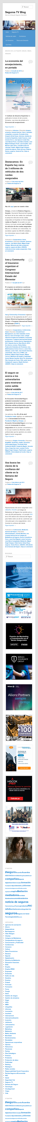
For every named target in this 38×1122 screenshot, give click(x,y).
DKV (6, 343)
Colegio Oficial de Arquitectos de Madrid (17, 336)
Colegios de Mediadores (13, 938)
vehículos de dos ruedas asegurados (16, 249)
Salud (7, 332)
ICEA (6, 1002)
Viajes (7, 1091)
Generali (18, 886)
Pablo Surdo (18, 543)
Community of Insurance (17, 315)
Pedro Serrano (21, 149)
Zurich (20, 917)
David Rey (15, 442)
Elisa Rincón (22, 343)
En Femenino (9, 40)
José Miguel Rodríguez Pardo (18, 143)
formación (26, 882)
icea (29, 347)
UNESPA (24, 247)
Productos (8, 1058)
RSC (30, 905)
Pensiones (8, 1049)
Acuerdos (26, 872)
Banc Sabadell (20, 334)
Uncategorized (10, 1089)
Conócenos (22, 36)
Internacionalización (11, 1018)
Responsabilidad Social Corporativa (17, 1071)
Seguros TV (15, 32)
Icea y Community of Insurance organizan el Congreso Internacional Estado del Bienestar (14, 269)
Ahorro (7, 927)
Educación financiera (12, 962)
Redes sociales (10, 1069)
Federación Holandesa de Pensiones (16, 347)
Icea (6, 315)
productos (25, 245)
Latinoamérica (9, 1025)
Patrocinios (9, 1047)
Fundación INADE (10, 446)
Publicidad (8, 1062)
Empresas (8, 971)
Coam (22, 336)
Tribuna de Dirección (22, 40)
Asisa (24, 875)
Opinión (7, 1044)
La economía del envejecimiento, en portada (14, 64)
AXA (31, 514)
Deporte (7, 956)
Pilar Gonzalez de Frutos (12, 360)
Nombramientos (10, 1038)
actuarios (8, 132)
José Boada (8, 353)
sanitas (12, 909)
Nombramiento (10, 898)
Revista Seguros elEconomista (15, 1073)
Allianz (18, 875)
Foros (7, 989)
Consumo (8, 947)
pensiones (29, 358)
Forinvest (8, 985)
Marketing (8, 1029)
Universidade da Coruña (18, 452)
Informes (15, 130)
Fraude (7, 991)
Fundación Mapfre (11, 421)
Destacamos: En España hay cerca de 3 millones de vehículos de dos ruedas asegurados (14, 170)
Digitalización (9, 958)
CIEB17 (17, 323)
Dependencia (27, 341)
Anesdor (22, 241)
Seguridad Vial (26, 909)
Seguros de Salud (23, 914)
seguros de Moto (16, 247)
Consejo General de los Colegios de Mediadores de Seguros (15, 536)
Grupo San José (14, 448)
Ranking (8, 1064)
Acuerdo (19, 872)
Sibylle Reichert (23, 362)
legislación (8, 891)
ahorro (14, 875)
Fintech (7, 982)
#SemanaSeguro (10, 533)
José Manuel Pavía (10, 142)
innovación (8, 1011)
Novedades (8, 1040)
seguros (12, 151)
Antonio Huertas (16, 132)
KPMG (22, 353)
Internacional (9, 1016)
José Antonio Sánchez (25, 351)
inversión (24, 888)
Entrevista (8, 974)
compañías (8, 134)
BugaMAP (8, 442)
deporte (21, 879)
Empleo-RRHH (9, 969)
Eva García (8, 345)
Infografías (8, 1007)
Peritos (7, 1051)
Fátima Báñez (22, 345)
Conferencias (26, 330)
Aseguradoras (17, 239)
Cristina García (18, 341)
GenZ (7, 993)
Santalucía (18, 909)
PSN (21, 360)
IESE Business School (11, 349)
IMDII (7, 1004)
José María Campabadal (12, 541)
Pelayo (13, 906)
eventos (14, 345)
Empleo (15, 440)
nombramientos (21, 898)
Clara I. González (27, 132)
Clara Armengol (15, 336)
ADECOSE (8, 875)
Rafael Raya (26, 543)
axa (15, 334)
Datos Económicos (11, 951)
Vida (6, 1093)
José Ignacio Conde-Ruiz (21, 140)
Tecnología (9, 917)
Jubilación (8, 1022)
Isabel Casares (22, 138)
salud (25, 360)
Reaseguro (8, 1067)
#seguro (28, 130)
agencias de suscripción (13, 925)
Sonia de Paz (19, 151)
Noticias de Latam (11, 36)
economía (15, 134)
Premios (17, 906)
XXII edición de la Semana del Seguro (19, 546)
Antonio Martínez (21, 533)
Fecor (7, 539)
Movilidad (8, 1036)
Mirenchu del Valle (16, 245)
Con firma (8, 44)
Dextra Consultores (26, 537)
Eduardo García (13, 343)
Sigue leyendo (10, 127)
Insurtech (7, 888)
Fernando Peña (22, 444)
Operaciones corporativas (13, 1042)
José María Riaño (16, 243)
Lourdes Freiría (24, 448)
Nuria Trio (22, 358)
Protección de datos (11, 1060)
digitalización (9, 883)
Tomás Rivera (15, 545)
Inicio (7, 32)
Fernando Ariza (23, 134)
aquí (12, 206)
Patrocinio (8, 906)
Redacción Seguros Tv (12, 73)
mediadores (12, 895)
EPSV (28, 343)
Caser (30, 875)
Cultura (7, 949)
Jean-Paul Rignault (15, 539)
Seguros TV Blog (15, 12)
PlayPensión (22, 450)
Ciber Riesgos (9, 934)
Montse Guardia (14, 358)
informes (21, 136)
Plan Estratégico (10, 1053)
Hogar (7, 1000)
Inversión (8, 1020)
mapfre (13, 147)
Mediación (25, 530)
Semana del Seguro (11, 532)
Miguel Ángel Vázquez (22, 147)
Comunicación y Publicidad (14, 942)
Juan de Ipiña (24, 144)
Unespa (21, 421)
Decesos (8, 954)
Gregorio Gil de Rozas (11, 136)
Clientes (7, 936)
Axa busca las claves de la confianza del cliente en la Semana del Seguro (12, 471)
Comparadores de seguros (13, 940)
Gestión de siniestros (12, 998)
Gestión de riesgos (11, 996)
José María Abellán (23, 142)
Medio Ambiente (10, 1033)
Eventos (7, 980)
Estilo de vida (9, 976)
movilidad (22, 895)
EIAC (6, 965)
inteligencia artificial (16, 888)
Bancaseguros (9, 931)
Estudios (8, 978)
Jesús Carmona (26, 539)
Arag (21, 875)
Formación (21, 440)
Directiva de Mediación (12, 960)
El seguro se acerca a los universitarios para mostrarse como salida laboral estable (13, 381)
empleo (21, 442)
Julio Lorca (16, 353)
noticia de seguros (10, 149)
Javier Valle (14, 351)
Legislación (9, 1027)
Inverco (21, 349)
